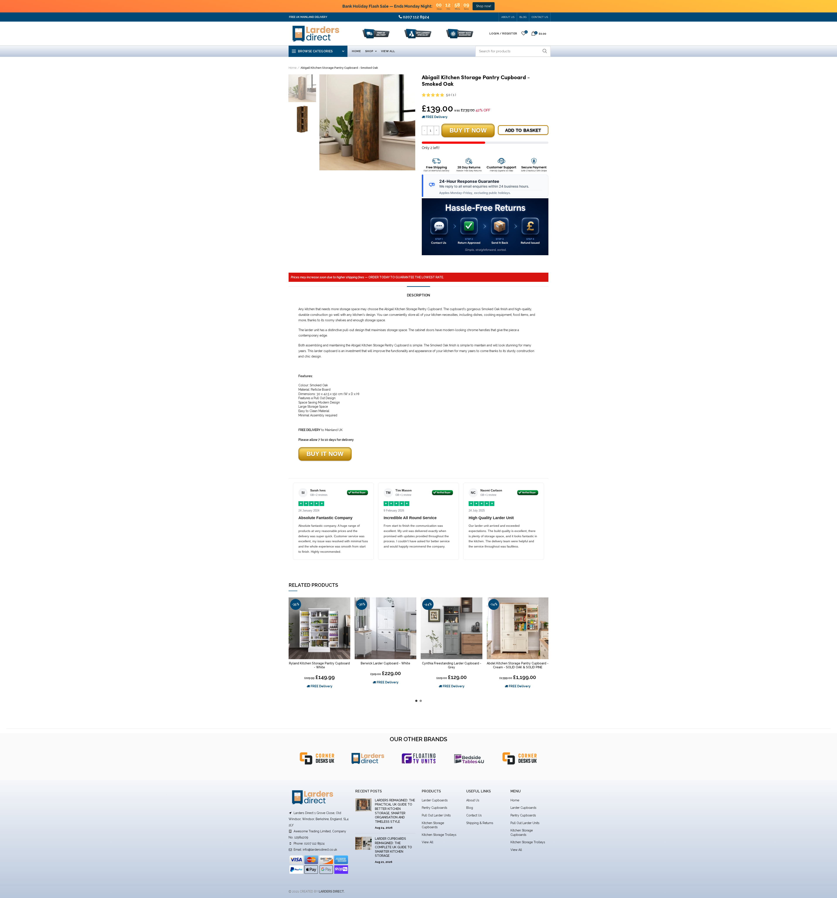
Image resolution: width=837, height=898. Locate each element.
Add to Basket (523, 130)
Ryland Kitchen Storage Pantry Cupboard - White (319, 665)
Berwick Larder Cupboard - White (385, 663)
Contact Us (540, 17)
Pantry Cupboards (434, 807)
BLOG (523, 17)
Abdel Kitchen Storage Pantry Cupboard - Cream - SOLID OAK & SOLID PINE (517, 665)
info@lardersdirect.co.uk (320, 849)
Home (292, 67)
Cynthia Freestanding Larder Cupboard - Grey (451, 665)
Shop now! (483, 6)
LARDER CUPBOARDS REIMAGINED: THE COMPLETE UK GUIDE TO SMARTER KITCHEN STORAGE (393, 847)
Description (418, 295)
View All (427, 842)
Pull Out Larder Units (436, 815)
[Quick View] (347, 614)
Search (544, 51)
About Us (508, 17)
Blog (469, 807)
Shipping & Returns (479, 823)
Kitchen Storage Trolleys (439, 834)
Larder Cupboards (435, 800)
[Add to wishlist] (347, 604)
